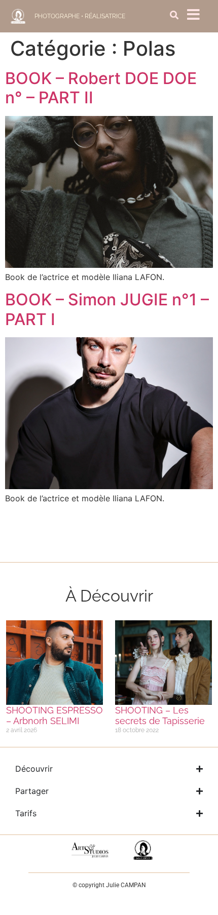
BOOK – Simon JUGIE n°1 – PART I (107, 309)
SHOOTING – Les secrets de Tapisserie (160, 716)
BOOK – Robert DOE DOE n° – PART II (101, 87)
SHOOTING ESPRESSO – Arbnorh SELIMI (54, 716)
